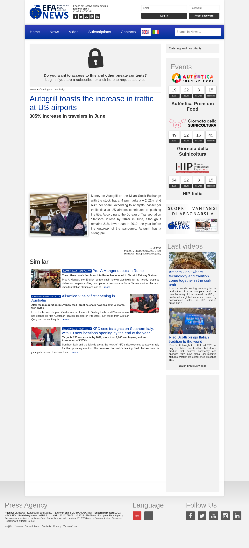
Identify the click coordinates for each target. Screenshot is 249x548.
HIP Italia (193, 193)
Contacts (128, 32)
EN (137, 515)
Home (35, 32)
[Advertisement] (95, 163)
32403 (31, 521)
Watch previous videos (192, 365)
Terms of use (70, 526)
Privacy (57, 526)
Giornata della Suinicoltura (192, 151)
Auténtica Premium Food (192, 106)
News (54, 32)
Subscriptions (99, 32)
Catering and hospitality (52, 89)
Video (74, 32)
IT (149, 515)
